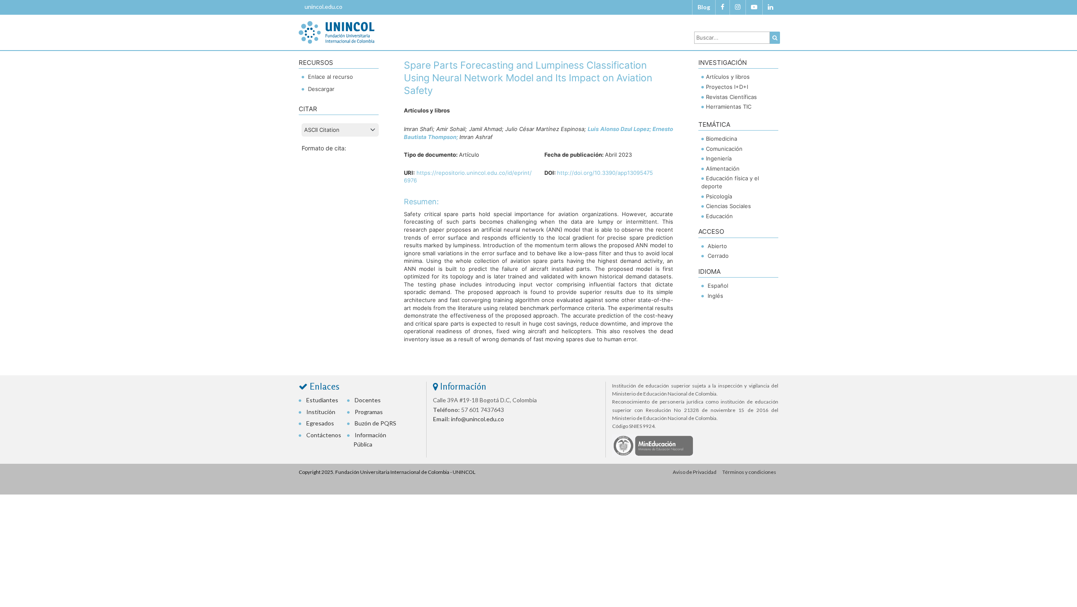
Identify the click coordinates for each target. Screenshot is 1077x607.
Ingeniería (719, 158)
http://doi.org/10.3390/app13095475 (605, 172)
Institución (320, 411)
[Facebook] (722, 7)
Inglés (715, 295)
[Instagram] (737, 7)
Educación (719, 216)
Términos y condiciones (749, 472)
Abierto (717, 246)
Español (718, 285)
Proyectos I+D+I (727, 86)
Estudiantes (322, 400)
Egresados (320, 423)
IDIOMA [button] (709, 271)
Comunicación (724, 148)
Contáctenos (323, 435)
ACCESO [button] (711, 231)
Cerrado (718, 255)
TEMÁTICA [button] (714, 124)
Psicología (719, 196)
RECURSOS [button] (316, 63)
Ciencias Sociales (728, 206)
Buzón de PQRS (375, 423)
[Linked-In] (770, 7)
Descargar (320, 89)
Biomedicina (721, 138)
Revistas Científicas (731, 97)
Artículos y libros (728, 76)
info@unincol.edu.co (477, 418)
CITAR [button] (308, 109)
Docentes (368, 400)
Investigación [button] (722, 63)
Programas (369, 411)
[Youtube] (754, 7)
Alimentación (723, 168)
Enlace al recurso (329, 76)
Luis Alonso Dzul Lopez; (620, 129)
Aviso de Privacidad (694, 472)
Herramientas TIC (728, 106)
